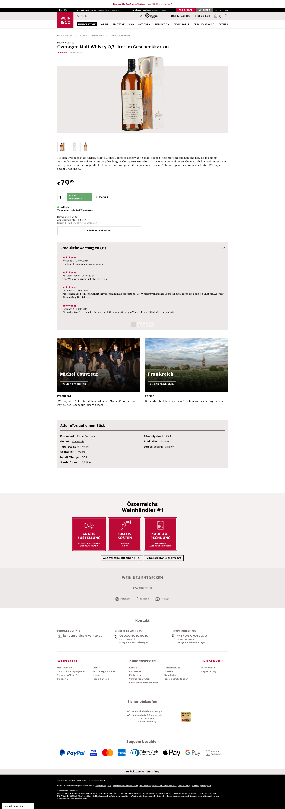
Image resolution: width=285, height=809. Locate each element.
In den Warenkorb (75, 197)
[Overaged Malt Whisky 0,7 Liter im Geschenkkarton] (62, 148)
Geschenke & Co (204, 24)
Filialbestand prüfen (99, 230)
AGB (109, 786)
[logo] (65, 20)
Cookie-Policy (184, 786)
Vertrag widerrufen (139, 679)
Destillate (73, 446)
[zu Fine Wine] (128, 24)
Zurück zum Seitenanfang (142, 771)
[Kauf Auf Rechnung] (160, 534)
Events (223, 24)
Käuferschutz (136, 675)
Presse (96, 675)
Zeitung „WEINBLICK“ (68, 675)
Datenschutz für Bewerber (164, 786)
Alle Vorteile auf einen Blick (121, 558)
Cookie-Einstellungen (176, 679)
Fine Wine (119, 24)
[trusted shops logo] (150, 16)
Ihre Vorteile (208, 667)
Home (59, 35)
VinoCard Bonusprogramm (164, 558)
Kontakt (133, 667)
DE (221, 10)
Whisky (85, 446)
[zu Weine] (112, 24)
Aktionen (144, 24)
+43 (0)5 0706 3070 (192, 636)
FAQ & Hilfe (135, 671)
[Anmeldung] (215, 16)
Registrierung (208, 671)
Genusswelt (181, 24)
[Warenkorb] (226, 16)
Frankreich (69, 35)
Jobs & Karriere (180, 16)
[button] (60, 10)
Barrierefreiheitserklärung (125, 786)
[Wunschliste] (221, 16)
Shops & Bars (202, 16)
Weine (104, 24)
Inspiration (162, 24)
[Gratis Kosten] (124, 534)
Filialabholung (172, 667)
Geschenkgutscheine (103, 671)
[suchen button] (79, 16)
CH (226, 10)
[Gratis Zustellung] (89, 534)
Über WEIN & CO (65, 667)
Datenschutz (145, 786)
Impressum (100, 786)
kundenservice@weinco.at (156, 10)
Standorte (62, 679)
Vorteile (168, 671)
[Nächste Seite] (151, 324)
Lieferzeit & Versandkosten (144, 682)
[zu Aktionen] (154, 24)
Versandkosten (89, 223)
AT (216, 10)
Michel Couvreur (82, 35)
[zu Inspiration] (173, 24)
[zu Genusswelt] (193, 24)
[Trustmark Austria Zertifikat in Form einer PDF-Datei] (186, 716)
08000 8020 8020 (133, 636)
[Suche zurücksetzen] (141, 16)
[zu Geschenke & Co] (218, 24)
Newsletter (170, 675)
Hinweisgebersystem (201, 786)
